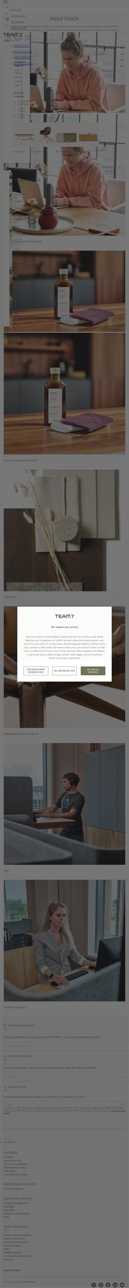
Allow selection (64, 670)
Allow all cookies (93, 670)
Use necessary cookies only (36, 670)
